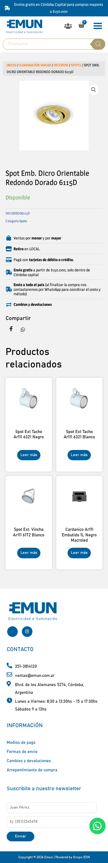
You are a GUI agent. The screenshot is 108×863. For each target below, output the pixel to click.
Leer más (28, 455)
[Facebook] (12, 631)
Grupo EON (81, 857)
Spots (76, 65)
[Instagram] (27, 631)
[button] (68, 26)
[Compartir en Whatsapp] (23, 329)
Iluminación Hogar (35, 65)
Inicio (11, 65)
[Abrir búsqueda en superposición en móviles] (54, 44)
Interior (61, 65)
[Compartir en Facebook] (11, 329)
